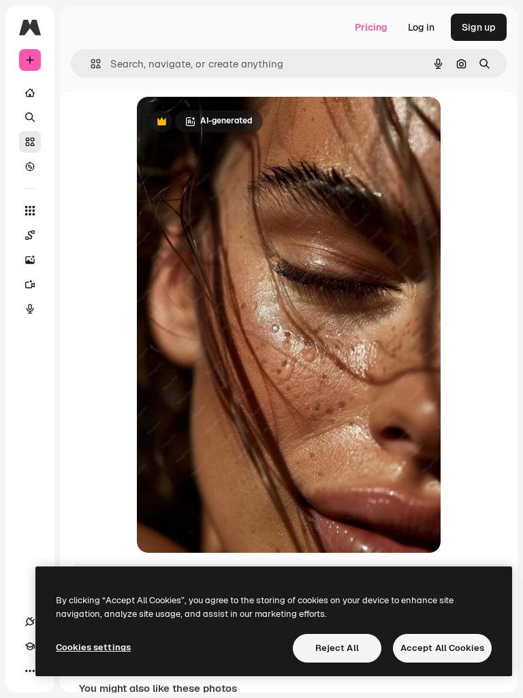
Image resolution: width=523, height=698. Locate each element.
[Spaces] (30, 235)
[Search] (30, 117)
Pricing (371, 27)
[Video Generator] (30, 284)
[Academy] (30, 646)
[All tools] (30, 211)
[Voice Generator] (30, 309)
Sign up (479, 27)
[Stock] (30, 142)
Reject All (337, 648)
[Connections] (30, 622)
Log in (421, 27)
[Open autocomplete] (90, 64)
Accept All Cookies (442, 648)
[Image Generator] (30, 260)
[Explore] (30, 166)
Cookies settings (93, 647)
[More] (30, 671)
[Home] (30, 93)
